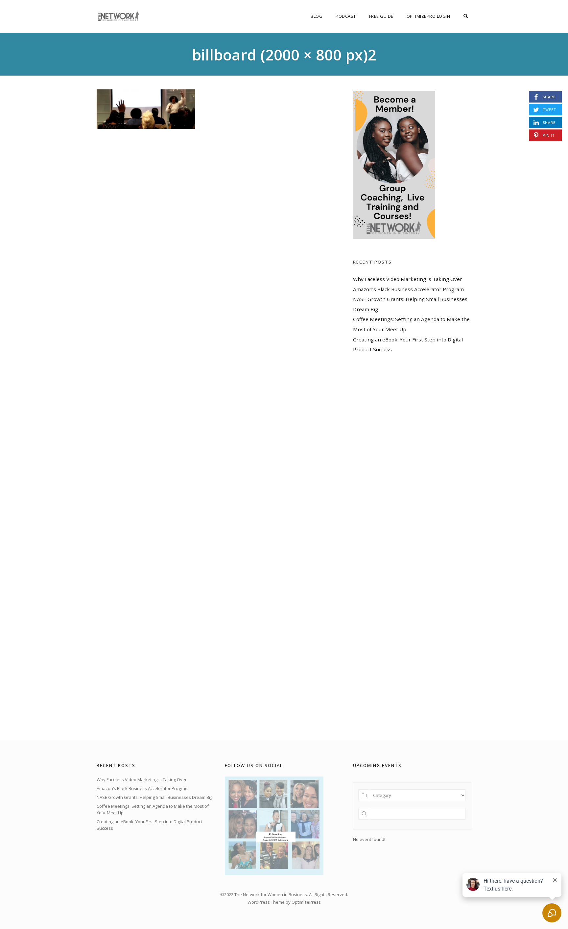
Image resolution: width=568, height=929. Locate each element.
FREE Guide (381, 16)
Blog (316, 16)
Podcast (346, 16)
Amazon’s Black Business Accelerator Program (408, 289)
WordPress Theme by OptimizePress (284, 902)
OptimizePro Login (428, 16)
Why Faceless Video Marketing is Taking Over (407, 279)
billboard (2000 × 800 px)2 (284, 55)
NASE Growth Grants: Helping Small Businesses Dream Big (154, 797)
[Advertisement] (402, 546)
